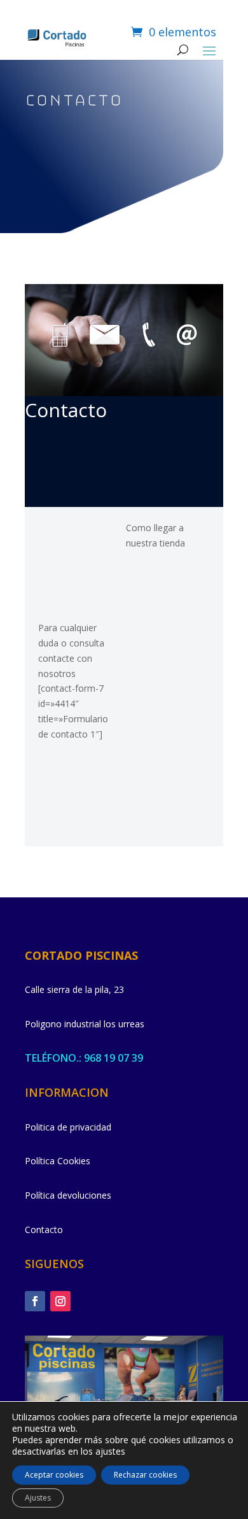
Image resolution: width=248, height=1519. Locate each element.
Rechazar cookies (145, 1474)
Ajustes (38, 1497)
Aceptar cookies (54, 1474)
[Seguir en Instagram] (60, 1301)
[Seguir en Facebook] (35, 1301)
